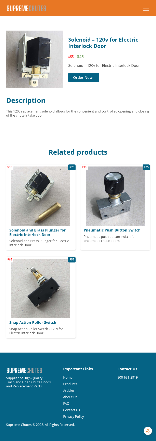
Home (68, 377)
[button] (146, 8)
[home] (26, 8)
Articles (69, 390)
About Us (70, 397)
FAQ (66, 403)
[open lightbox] (34, 59)
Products (70, 384)
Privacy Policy (73, 417)
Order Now (83, 77)
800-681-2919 (127, 377)
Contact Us (71, 410)
